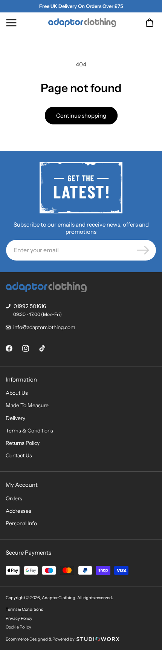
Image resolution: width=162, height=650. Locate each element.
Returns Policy (23, 443)
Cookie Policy (18, 627)
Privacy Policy (19, 618)
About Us (17, 392)
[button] (11, 22)
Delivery (15, 418)
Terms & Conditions (29, 430)
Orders (14, 498)
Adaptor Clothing (58, 597)
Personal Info (21, 523)
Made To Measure (27, 405)
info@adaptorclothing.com (44, 327)
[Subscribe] (143, 250)
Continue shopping (81, 115)
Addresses (18, 510)
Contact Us (19, 455)
